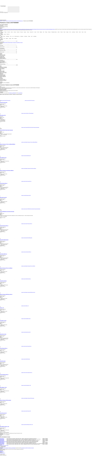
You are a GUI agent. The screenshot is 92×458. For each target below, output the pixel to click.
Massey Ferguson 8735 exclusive (5, 400)
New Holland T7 (2, 438)
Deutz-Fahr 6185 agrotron (4, 239)
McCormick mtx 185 (3, 197)
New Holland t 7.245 (3, 387)
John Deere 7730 (3, 115)
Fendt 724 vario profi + (3, 102)
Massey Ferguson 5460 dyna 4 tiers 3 (6, 294)
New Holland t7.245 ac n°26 (4, 426)
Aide (5, 445)
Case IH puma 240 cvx (3, 183)
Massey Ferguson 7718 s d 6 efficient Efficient (7, 144)
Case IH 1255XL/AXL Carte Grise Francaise (7, 211)
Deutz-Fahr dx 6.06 (3, 334)
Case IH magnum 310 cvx (4, 374)
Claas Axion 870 (2, 440)
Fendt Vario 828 (2, 439)
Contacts (7, 445)
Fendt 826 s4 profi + (3, 320)
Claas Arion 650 (2, 444)
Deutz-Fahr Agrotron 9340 (3, 441)
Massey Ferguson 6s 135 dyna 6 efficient (6, 170)
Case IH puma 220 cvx (3, 348)
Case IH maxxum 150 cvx (4, 225)
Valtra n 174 (2, 307)
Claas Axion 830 (2, 443)
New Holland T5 (2, 442)
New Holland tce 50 (3, 157)
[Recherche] (13, 9)
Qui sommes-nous (2, 445)
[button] (46, 16)
